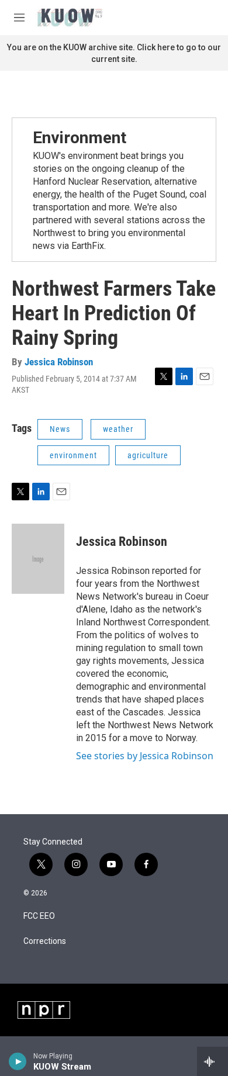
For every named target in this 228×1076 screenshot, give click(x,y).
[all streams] (212, 1061)
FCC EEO (39, 916)
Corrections (44, 941)
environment (73, 455)
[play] (18, 1061)
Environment (79, 137)
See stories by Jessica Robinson (144, 755)
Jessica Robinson (59, 362)
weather (118, 429)
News (60, 429)
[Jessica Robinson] (38, 559)
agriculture (147, 455)
